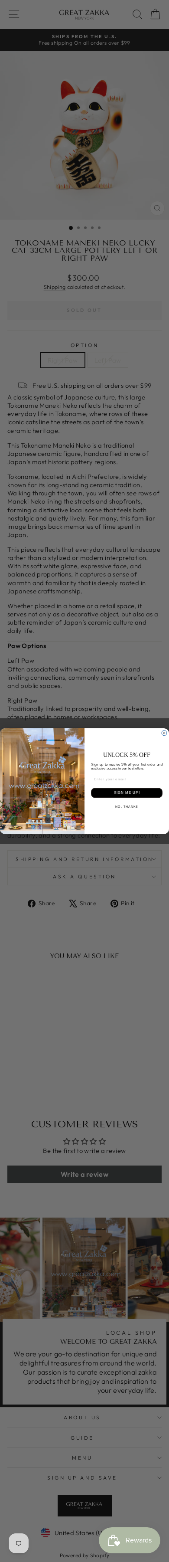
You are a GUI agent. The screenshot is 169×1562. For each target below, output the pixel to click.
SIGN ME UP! (127, 793)
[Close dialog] (164, 733)
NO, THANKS (126, 806)
